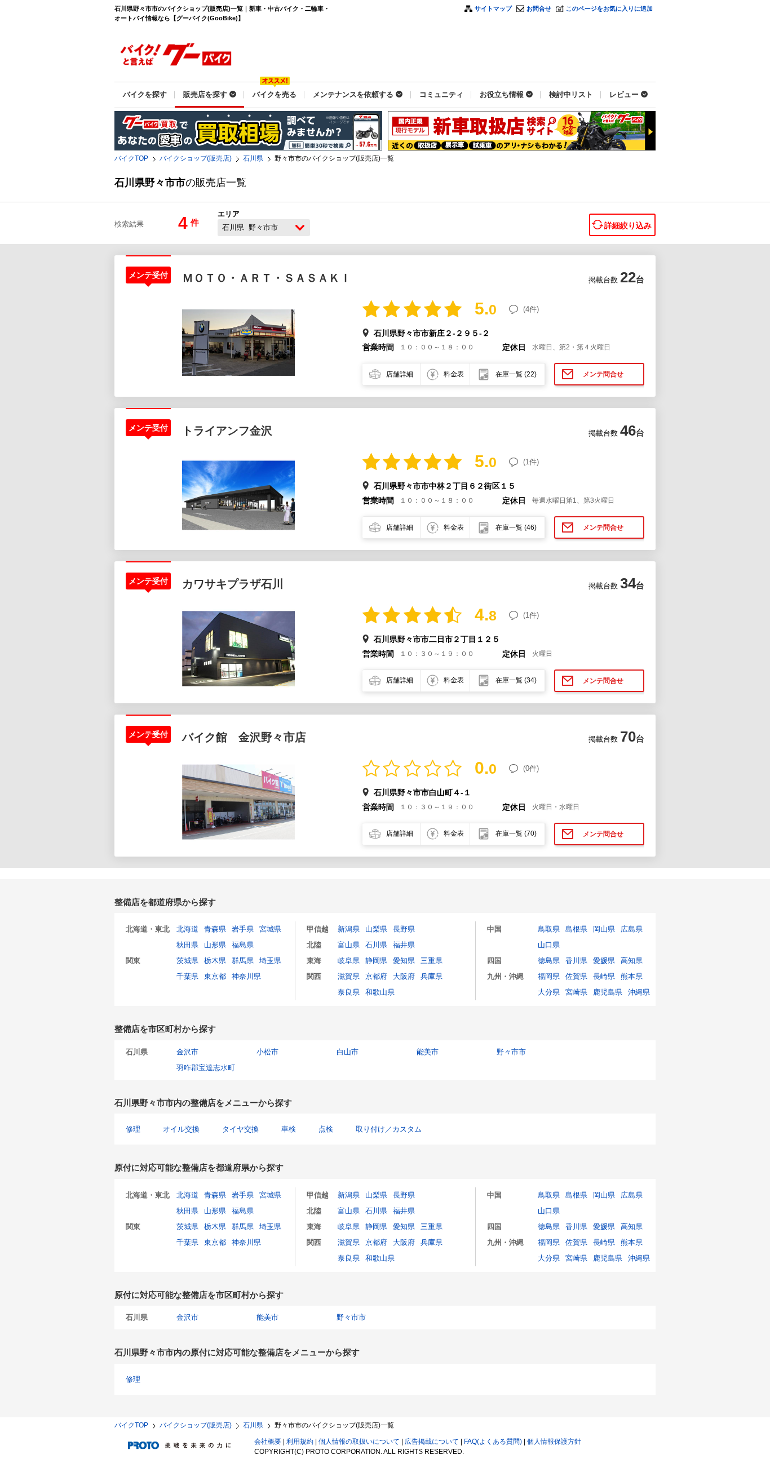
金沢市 (187, 1052)
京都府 (376, 976)
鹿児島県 (607, 992)
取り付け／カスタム (389, 1129)
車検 (288, 1129)
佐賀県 (576, 976)
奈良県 (349, 992)
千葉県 (187, 976)
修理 (133, 1129)
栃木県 (215, 960)
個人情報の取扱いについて (359, 1441)
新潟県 (349, 929)
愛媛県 (604, 960)
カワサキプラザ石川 (233, 584)
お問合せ (538, 8)
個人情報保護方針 (554, 1441)
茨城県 (187, 960)
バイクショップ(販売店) (196, 158)
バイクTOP (131, 158)
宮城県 (270, 929)
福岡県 (549, 976)
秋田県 (187, 945)
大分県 (549, 992)
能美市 (428, 1052)
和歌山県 (380, 992)
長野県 (404, 929)
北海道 (187, 929)
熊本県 (632, 976)
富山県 (349, 945)
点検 (325, 1129)
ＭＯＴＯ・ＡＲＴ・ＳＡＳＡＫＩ (266, 278)
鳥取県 (549, 929)
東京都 (215, 976)
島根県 (576, 929)
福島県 (243, 945)
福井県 (404, 945)
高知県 (632, 960)
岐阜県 (349, 960)
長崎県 (604, 976)
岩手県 (243, 929)
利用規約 (299, 1441)
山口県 (549, 945)
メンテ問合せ (603, 374)
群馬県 (243, 960)
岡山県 (604, 929)
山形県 (215, 945)
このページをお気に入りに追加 (609, 8)
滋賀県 (349, 976)
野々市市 (511, 1052)
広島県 (632, 929)
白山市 (348, 1052)
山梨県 (376, 929)
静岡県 (376, 960)
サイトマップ (493, 8)
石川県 (253, 158)
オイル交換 (181, 1129)
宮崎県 (576, 992)
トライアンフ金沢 (227, 430)
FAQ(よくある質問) (493, 1441)
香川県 (576, 960)
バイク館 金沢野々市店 (244, 737)
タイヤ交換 (240, 1129)
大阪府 (404, 976)
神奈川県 (246, 976)
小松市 (267, 1052)
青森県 (215, 929)
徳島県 (549, 960)
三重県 (431, 960)
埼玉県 (270, 960)
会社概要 (267, 1441)
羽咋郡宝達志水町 (205, 1067)
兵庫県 (431, 976)
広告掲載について (432, 1441)
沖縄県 (639, 992)
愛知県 (404, 960)
